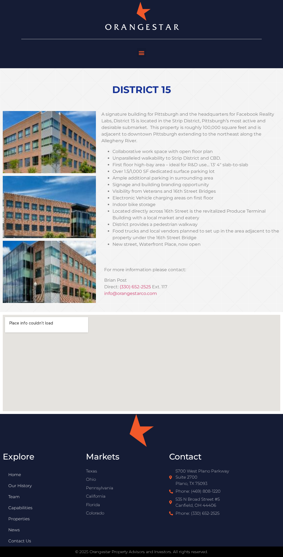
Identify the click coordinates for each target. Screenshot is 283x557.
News (14, 529)
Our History (20, 485)
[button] (141, 52)
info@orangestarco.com (130, 293)
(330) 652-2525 (135, 286)
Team (14, 496)
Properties (19, 518)
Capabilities (20, 507)
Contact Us (19, 540)
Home (14, 474)
